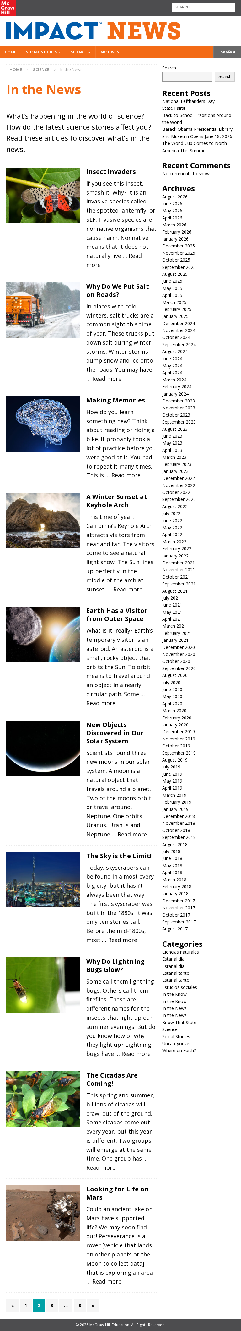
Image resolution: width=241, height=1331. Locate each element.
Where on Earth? (179, 1050)
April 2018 (172, 872)
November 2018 (178, 823)
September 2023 (179, 422)
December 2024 (178, 323)
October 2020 (176, 661)
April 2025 (172, 295)
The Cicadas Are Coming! (112, 1079)
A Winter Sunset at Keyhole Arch (116, 500)
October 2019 (176, 746)
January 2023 (175, 471)
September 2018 (179, 837)
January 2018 (175, 893)
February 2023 (176, 464)
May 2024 (172, 366)
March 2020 (174, 710)
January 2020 (175, 725)
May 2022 (172, 527)
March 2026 (174, 225)
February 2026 (176, 232)
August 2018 (175, 844)
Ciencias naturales (180, 952)
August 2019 (175, 760)
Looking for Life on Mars (117, 1193)
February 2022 (176, 549)
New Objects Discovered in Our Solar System (115, 732)
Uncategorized (177, 1043)
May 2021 (172, 612)
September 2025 (179, 267)
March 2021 (174, 626)
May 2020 (172, 696)
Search (169, 68)
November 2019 (178, 739)
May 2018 (172, 865)
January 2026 (175, 239)
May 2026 (172, 211)
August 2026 (175, 197)
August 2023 (175, 429)
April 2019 (172, 788)
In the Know (174, 994)
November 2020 (178, 654)
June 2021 (172, 605)
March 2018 (174, 880)
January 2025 (175, 316)
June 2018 (172, 858)
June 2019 (172, 774)
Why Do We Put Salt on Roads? (117, 290)
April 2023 (172, 450)
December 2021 (178, 563)
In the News (174, 1008)
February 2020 (176, 718)
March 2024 (174, 380)
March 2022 (174, 542)
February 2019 (176, 802)
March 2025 (174, 302)
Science (79, 52)
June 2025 (172, 281)
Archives (109, 52)
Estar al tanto (176, 973)
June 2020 (172, 689)
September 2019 (179, 753)
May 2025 (172, 288)
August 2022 (175, 506)
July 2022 (171, 513)
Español (227, 52)
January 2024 (175, 394)
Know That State (179, 1022)
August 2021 (175, 591)
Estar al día (173, 959)
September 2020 (179, 668)
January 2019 (175, 809)
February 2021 (176, 633)
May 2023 (172, 443)
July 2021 (171, 598)
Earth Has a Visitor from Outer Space (116, 614)
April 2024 (172, 372)
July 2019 (171, 767)
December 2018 (178, 816)
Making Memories (115, 400)
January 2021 (175, 640)
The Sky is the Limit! (119, 855)
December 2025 (178, 246)
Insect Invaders (111, 171)
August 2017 (175, 929)
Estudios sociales (179, 987)
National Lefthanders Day (189, 101)
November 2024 (178, 330)
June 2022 (172, 521)
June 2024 (172, 359)
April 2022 (172, 534)
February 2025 (176, 309)
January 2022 (175, 556)
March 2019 (174, 795)
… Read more (103, 378)
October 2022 (176, 492)
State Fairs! (173, 108)
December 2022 (178, 478)
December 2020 (178, 647)
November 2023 (178, 408)
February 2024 (176, 387)
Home (10, 52)
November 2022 (178, 485)
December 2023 (178, 401)
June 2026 (172, 204)
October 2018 (176, 830)
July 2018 (171, 851)
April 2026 (172, 218)
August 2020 (175, 675)
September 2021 (179, 584)
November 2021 (178, 570)
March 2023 (174, 457)
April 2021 (172, 619)
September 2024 (179, 344)
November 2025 (178, 253)
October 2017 (176, 915)
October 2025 (176, 260)
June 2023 (172, 436)
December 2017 (178, 901)
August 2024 (175, 351)
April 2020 (172, 704)
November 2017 (178, 908)
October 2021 (176, 577)
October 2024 (176, 337)
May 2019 (172, 781)
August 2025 (175, 274)
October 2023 (176, 415)
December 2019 (178, 732)
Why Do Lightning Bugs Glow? (115, 965)
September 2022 (179, 499)
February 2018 (176, 887)
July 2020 (171, 682)
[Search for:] (203, 7)
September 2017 (179, 922)
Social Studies (41, 52)
